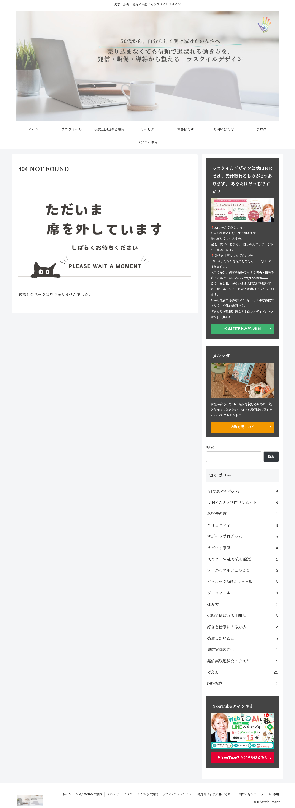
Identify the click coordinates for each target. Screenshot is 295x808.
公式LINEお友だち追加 (242, 329)
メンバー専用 (270, 794)
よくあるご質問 (147, 794)
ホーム (66, 794)
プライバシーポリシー (178, 794)
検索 (210, 448)
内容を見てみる (242, 427)
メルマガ (113, 794)
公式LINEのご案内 (89, 794)
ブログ (127, 794)
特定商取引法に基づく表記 (215, 794)
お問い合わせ (247, 794)
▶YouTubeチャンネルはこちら (242, 757)
